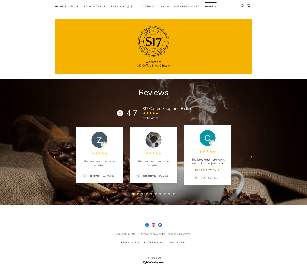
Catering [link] (148, 6)
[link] (249, 6)
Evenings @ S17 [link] (123, 6)
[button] (210, 5)
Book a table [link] (94, 6)
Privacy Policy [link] (133, 242)
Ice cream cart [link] (186, 6)
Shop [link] (165, 6)
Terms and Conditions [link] (167, 242)
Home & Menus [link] (66, 6)
